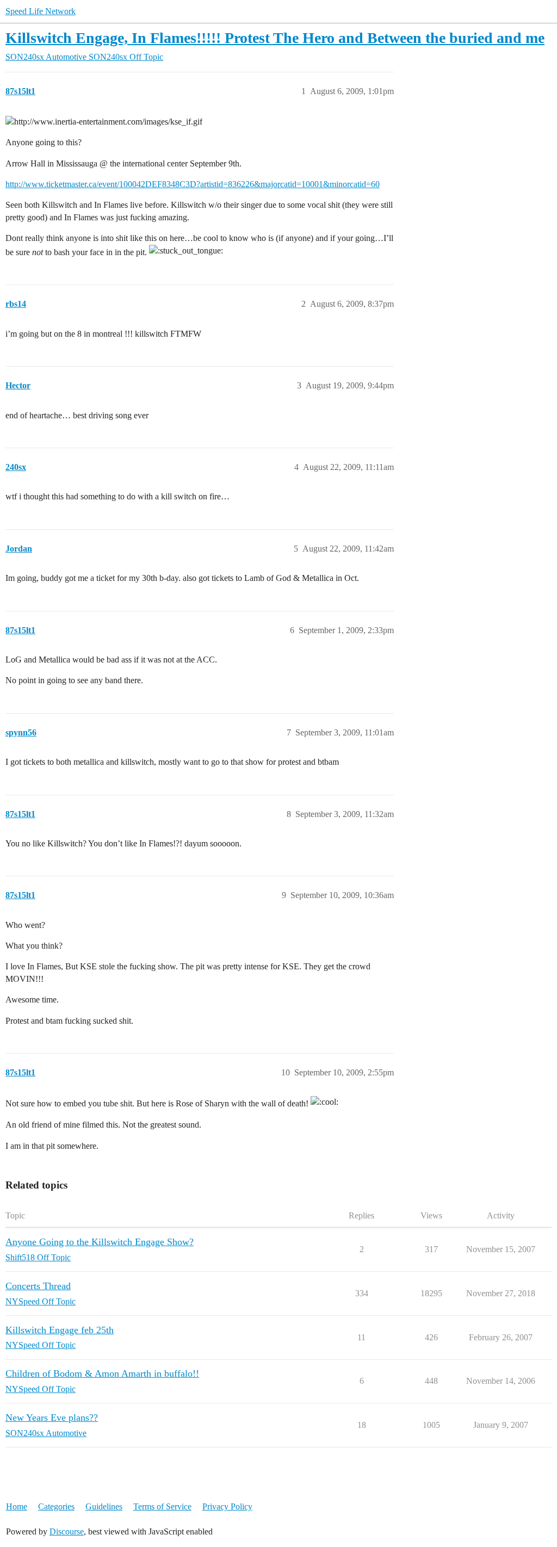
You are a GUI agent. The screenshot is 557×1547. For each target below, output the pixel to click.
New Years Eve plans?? (51, 1417)
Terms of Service (162, 1506)
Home (16, 1506)
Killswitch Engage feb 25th (59, 1330)
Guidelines (103, 1506)
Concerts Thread (38, 1285)
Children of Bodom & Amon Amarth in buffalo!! (102, 1373)
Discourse (66, 1531)
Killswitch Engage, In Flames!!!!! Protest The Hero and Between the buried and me (274, 37)
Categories (56, 1506)
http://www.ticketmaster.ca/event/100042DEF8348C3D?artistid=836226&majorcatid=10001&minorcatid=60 (192, 184)
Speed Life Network (40, 11)
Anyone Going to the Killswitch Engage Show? (99, 1241)
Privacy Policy (227, 1506)
